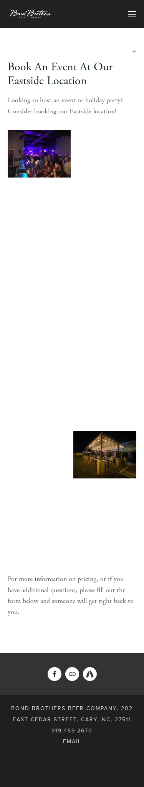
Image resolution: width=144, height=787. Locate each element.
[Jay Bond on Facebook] (54, 674)
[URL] (72, 674)
